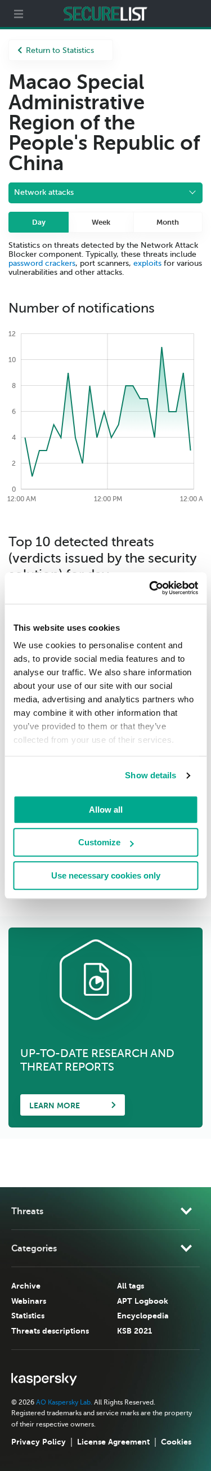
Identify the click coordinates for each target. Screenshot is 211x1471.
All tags (130, 1285)
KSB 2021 (134, 1330)
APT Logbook (142, 1300)
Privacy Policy (38, 1441)
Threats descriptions (50, 1330)
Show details (150, 775)
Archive (26, 1285)
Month (167, 222)
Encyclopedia (143, 1315)
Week (101, 222)
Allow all (106, 809)
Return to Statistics (60, 50)
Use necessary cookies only (105, 875)
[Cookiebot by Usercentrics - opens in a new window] (150, 588)
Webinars (28, 1300)
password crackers (41, 263)
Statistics (27, 1315)
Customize (99, 842)
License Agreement (113, 1441)
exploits (147, 263)
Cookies (176, 1441)
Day (39, 222)
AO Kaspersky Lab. (64, 1402)
